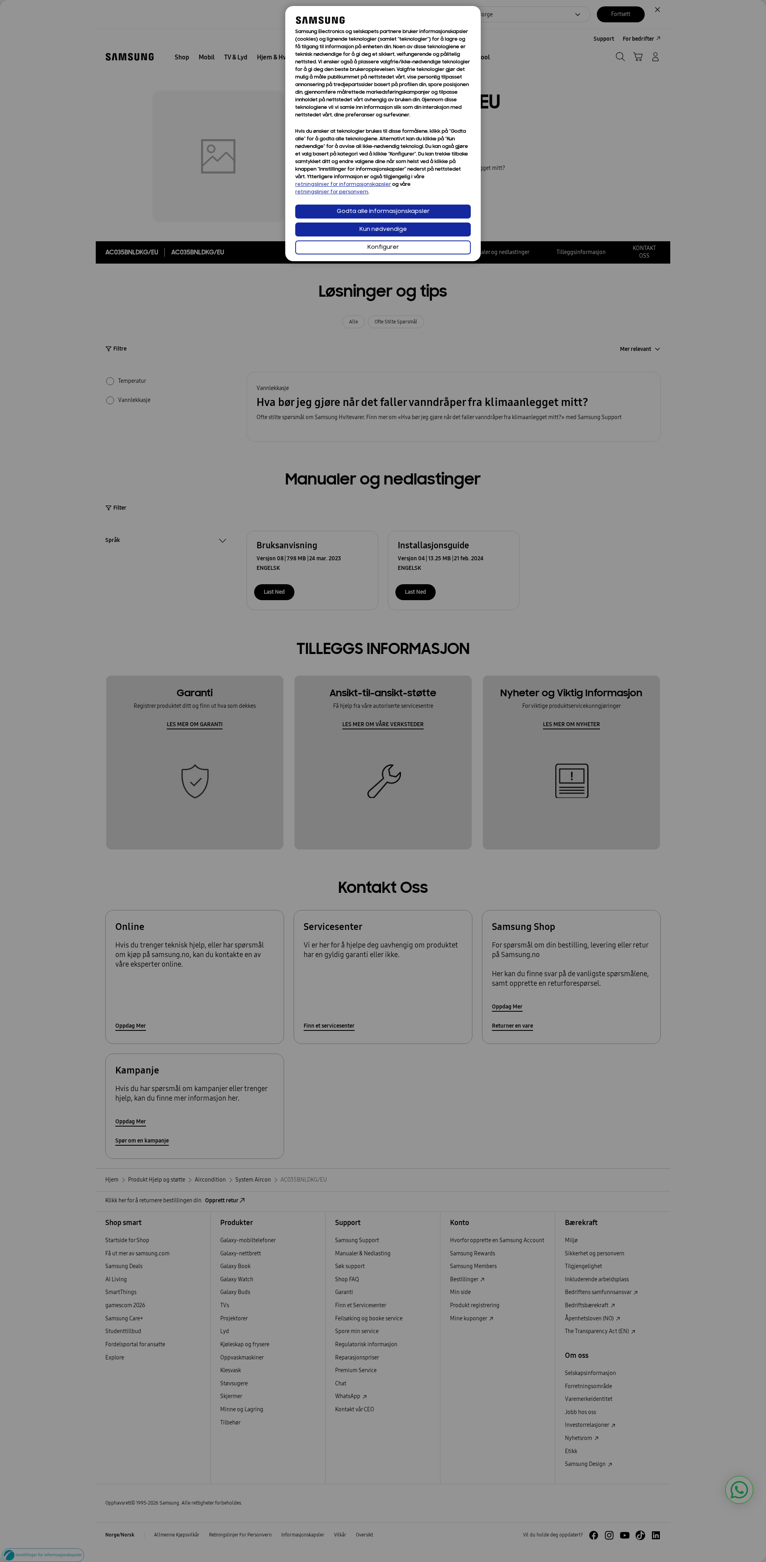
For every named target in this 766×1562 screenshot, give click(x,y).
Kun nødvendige (383, 229)
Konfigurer (383, 247)
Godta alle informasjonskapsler (383, 212)
